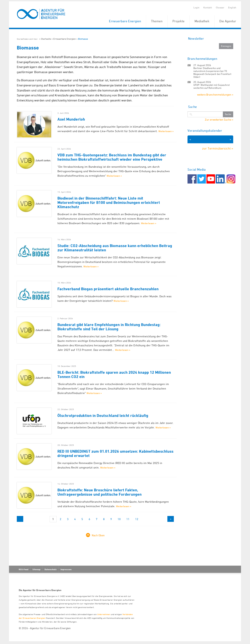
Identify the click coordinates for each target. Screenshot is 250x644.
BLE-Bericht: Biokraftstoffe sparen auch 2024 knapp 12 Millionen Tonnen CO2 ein (114, 374)
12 (136, 519)
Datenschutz (50, 569)
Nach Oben (98, 535)
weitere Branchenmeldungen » (215, 94)
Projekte (178, 21)
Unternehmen (103, 614)
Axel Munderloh (71, 119)
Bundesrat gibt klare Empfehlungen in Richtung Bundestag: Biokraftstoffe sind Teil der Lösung (109, 326)
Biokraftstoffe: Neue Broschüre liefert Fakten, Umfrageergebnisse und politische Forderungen (99, 492)
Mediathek (202, 21)
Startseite (46, 38)
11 (127, 519)
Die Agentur (227, 21)
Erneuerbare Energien (125, 21)
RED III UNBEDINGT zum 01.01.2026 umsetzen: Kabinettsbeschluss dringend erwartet (115, 453)
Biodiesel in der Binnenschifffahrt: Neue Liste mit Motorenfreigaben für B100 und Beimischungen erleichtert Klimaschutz (108, 202)
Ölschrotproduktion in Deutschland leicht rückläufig (102, 415)
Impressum (66, 569)
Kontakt (207, 7)
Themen (156, 21)
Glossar (220, 7)
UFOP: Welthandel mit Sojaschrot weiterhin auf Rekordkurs (211, 86)
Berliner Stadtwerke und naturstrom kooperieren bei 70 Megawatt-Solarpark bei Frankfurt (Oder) (212, 72)
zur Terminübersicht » (217, 148)
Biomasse (83, 38)
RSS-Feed (23, 569)
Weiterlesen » (166, 131)
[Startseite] (41, 14)
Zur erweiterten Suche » (219, 119)
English (232, 7)
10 (119, 519)
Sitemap (36, 569)
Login (196, 7)
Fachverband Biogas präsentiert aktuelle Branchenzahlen (108, 289)
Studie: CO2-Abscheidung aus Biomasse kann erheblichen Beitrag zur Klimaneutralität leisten (114, 247)
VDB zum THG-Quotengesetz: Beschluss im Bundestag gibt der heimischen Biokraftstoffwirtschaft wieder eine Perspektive (111, 157)
